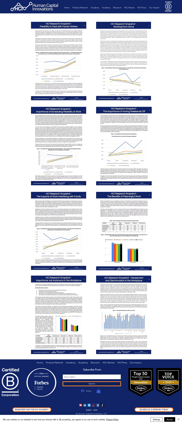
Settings (156, 419)
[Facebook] (97, 405)
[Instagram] (93, 405)
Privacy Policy (112, 419)
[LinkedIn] (84, 405)
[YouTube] (80, 405)
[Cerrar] (178, 419)
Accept (170, 419)
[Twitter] (89, 405)
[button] (98, 390)
